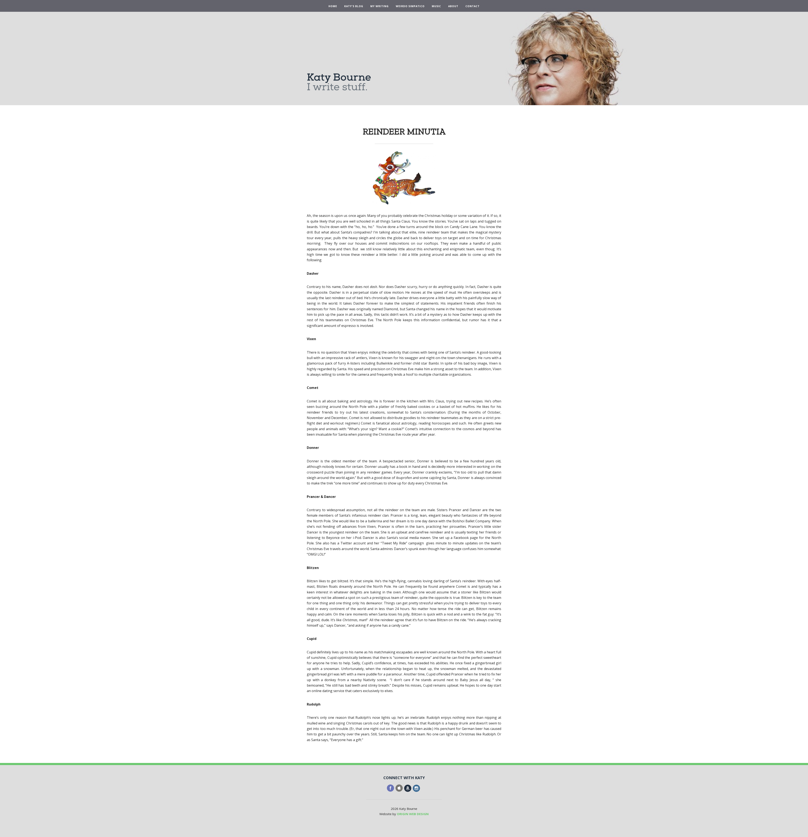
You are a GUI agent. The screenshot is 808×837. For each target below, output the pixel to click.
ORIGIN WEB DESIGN (413, 814)
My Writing (379, 6)
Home (332, 6)
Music (436, 6)
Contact (472, 6)
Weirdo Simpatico (410, 6)
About (453, 6)
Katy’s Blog (353, 6)
